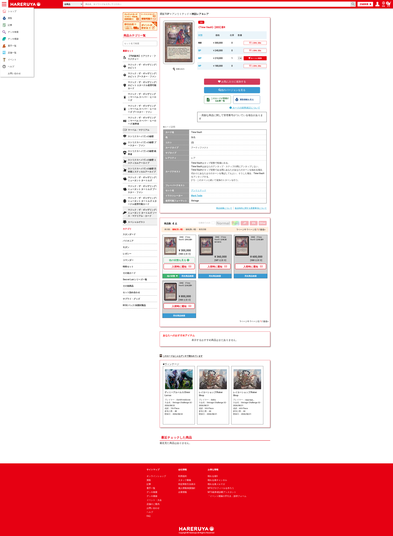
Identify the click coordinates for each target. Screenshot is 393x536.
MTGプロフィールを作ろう (221, 488)
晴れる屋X (213, 476)
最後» (262, 229)
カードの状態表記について (246, 107)
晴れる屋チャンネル (217, 480)
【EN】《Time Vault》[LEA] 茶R (185, 284)
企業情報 (182, 492)
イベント (12, 59)
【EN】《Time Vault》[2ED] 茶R (185, 238)
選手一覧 (12, 46)
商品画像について (224, 208)
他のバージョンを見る (233, 90)
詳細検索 (364, 4)
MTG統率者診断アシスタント (222, 492)
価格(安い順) (177, 229)
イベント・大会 (154, 500)
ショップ (12, 11)
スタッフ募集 (184, 480)
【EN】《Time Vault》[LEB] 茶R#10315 (220, 239)
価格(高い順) (191, 229)
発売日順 (202, 229)
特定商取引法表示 (186, 484)
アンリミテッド (198, 190)
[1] (241, 58)
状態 (200, 35)
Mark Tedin (196, 195)
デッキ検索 (13, 32)
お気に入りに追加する (233, 81)
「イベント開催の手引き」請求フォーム (227, 496)
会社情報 (182, 469)
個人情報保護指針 (186, 488)
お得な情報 (213, 469)
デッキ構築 (13, 39)
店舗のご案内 (153, 504)
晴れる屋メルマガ (216, 484)
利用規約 (182, 476)
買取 (10, 18)
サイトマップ (153, 469)
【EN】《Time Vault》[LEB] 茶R (256, 238)
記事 (10, 25)
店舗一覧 (12, 52)
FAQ (148, 516)
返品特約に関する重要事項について (251, 208)
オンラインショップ (156, 476)
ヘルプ (11, 66)
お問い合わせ (14, 73)
